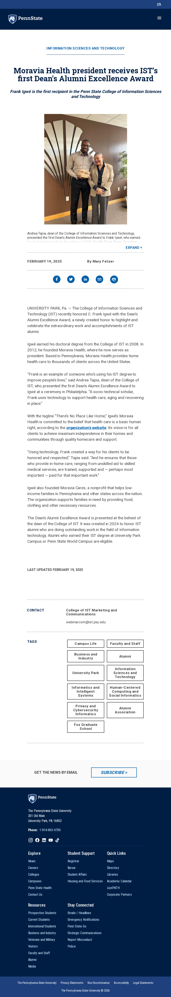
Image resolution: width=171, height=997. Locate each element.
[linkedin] (85, 280)
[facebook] (56, 280)
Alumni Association (125, 710)
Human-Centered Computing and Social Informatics (125, 691)
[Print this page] (114, 279)
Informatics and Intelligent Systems (86, 691)
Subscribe (112, 772)
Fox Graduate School (86, 727)
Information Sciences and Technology (85, 48)
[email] (99, 280)
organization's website (86, 427)
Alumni (125, 656)
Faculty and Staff (125, 643)
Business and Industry (85, 656)
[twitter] (71, 280)
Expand (132, 248)
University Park (85, 673)
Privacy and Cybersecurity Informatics (85, 710)
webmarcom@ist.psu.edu (86, 622)
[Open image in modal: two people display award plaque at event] (85, 169)
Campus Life (86, 643)
